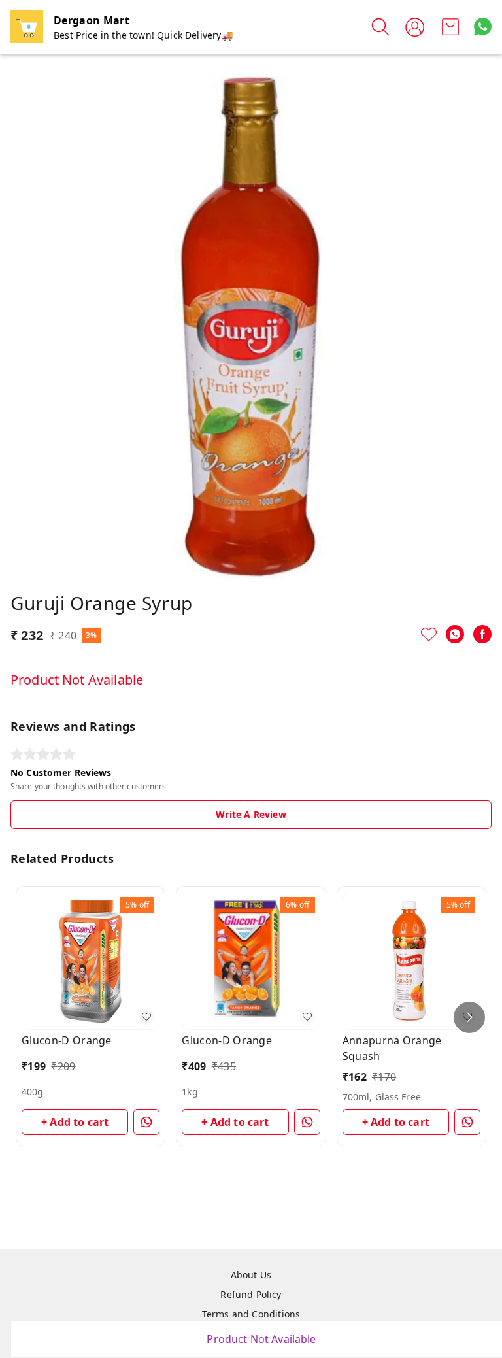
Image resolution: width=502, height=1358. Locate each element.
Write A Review (251, 814)
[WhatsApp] (455, 634)
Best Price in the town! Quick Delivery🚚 (143, 35)
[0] (450, 27)
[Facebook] (482, 634)
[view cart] (450, 27)
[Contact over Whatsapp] (483, 26)
